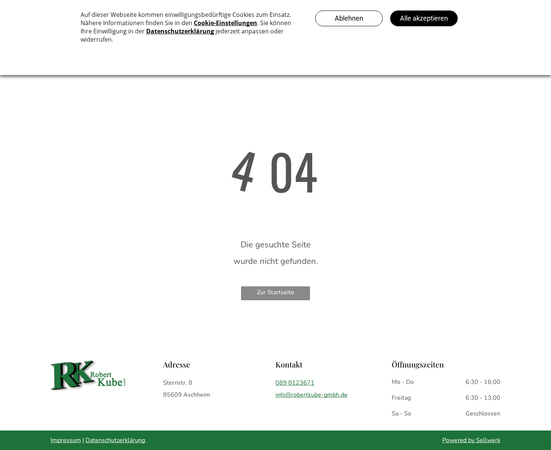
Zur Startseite (275, 292)
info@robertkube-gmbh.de (311, 395)
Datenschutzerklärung (115, 440)
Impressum (66, 440)
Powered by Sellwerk (471, 440)
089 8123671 (295, 383)
